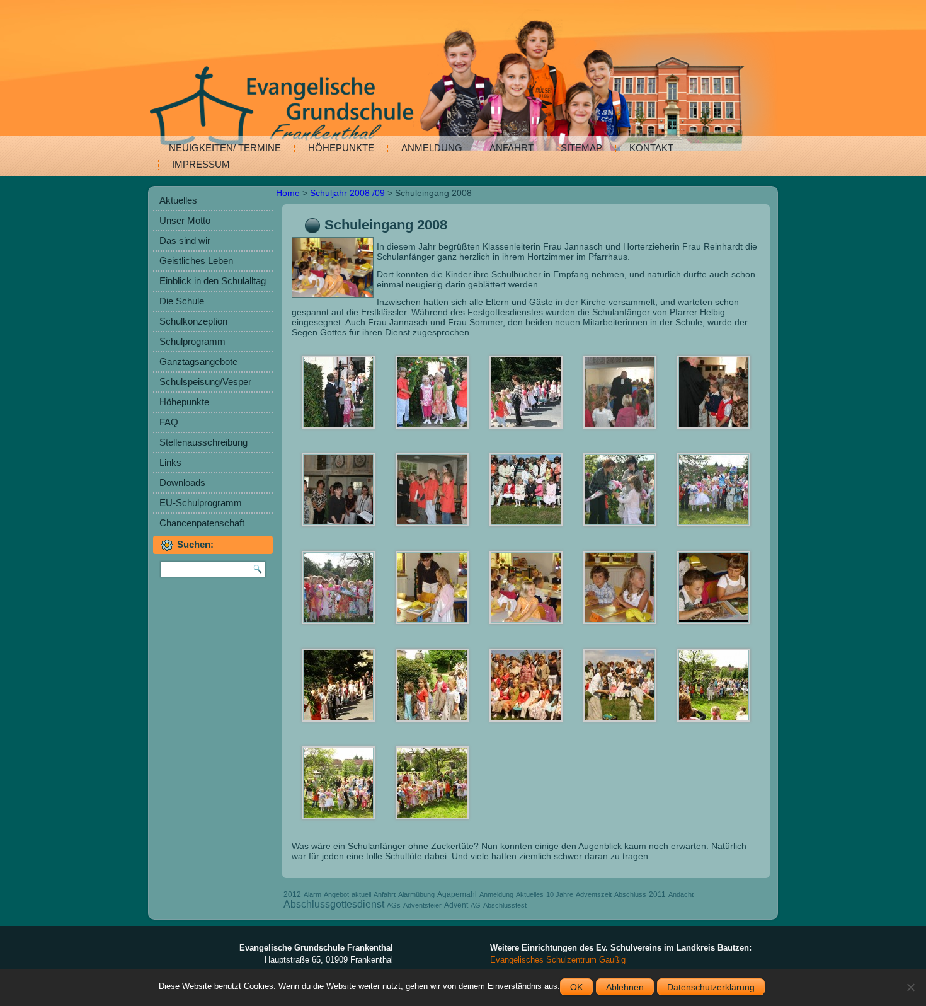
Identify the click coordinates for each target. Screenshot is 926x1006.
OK (576, 987)
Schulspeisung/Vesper (205, 381)
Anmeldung (431, 147)
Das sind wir (184, 240)
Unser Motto (184, 220)
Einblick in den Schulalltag (212, 280)
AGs (394, 905)
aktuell (361, 894)
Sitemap (581, 147)
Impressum (201, 164)
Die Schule (181, 301)
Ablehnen (625, 987)
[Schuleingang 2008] (334, 297)
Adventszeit (594, 894)
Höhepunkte (341, 147)
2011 (657, 894)
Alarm (312, 894)
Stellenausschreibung (203, 442)
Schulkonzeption (193, 321)
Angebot (336, 894)
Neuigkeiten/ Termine (225, 147)
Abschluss (630, 894)
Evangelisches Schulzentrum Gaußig (558, 959)
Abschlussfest (505, 905)
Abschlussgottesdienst (333, 904)
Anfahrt (511, 147)
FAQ (168, 422)
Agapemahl (457, 894)
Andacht (681, 894)
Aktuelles (178, 200)
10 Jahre (559, 894)
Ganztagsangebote (198, 361)
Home (288, 193)
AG (476, 905)
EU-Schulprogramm (200, 502)
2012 (292, 894)
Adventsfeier (422, 905)
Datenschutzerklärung (711, 987)
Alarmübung (416, 894)
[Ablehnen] (910, 987)
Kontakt (651, 147)
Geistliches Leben (196, 260)
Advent (456, 905)
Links (170, 462)
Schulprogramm (192, 341)
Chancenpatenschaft (201, 522)
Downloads (182, 482)
